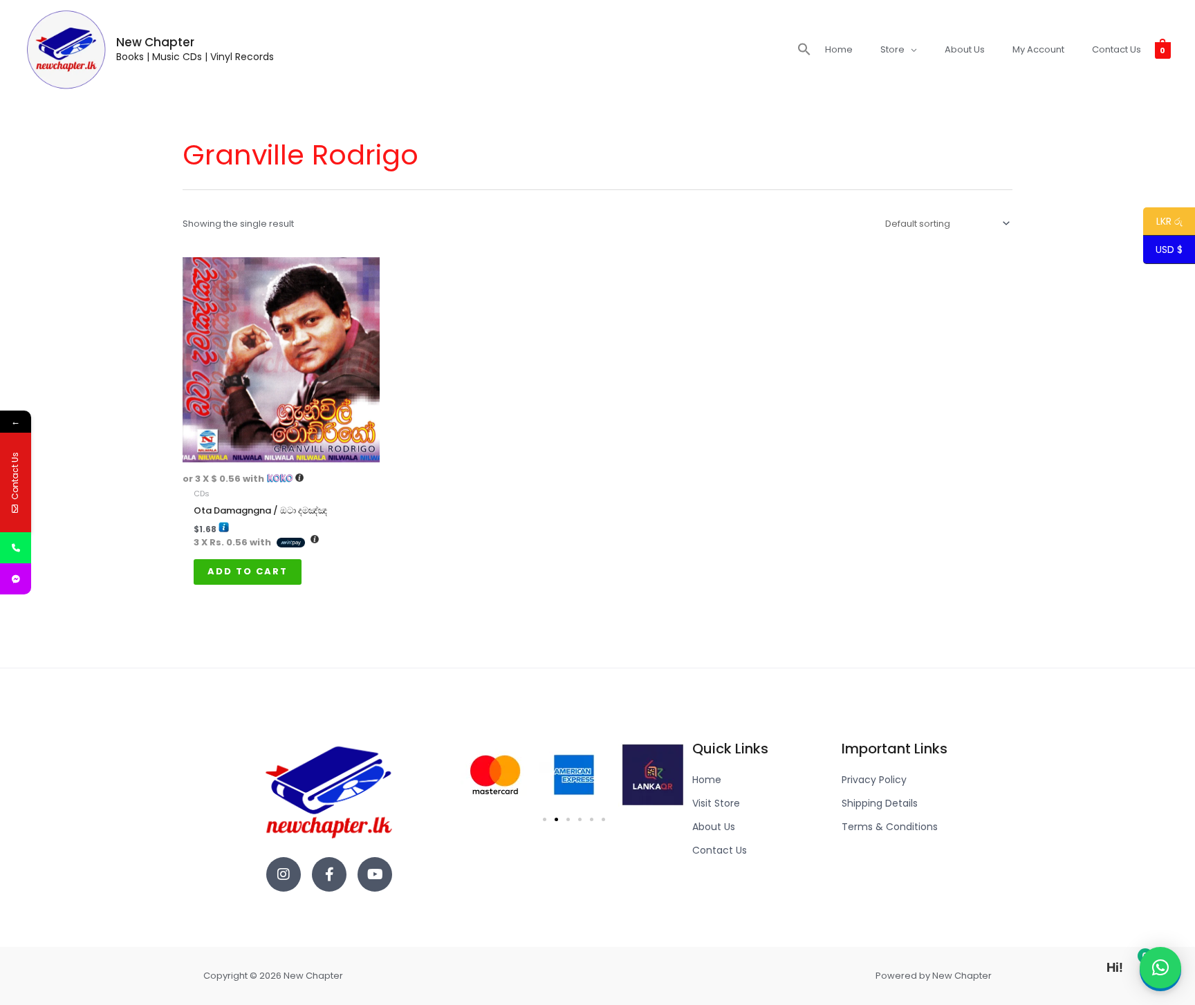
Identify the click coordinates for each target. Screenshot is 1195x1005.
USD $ (1169, 250)
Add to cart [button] (247, 571)
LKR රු (1163, 221)
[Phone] (15, 547)
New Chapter (155, 42)
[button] (804, 49)
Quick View (281, 452)
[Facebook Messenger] (15, 578)
